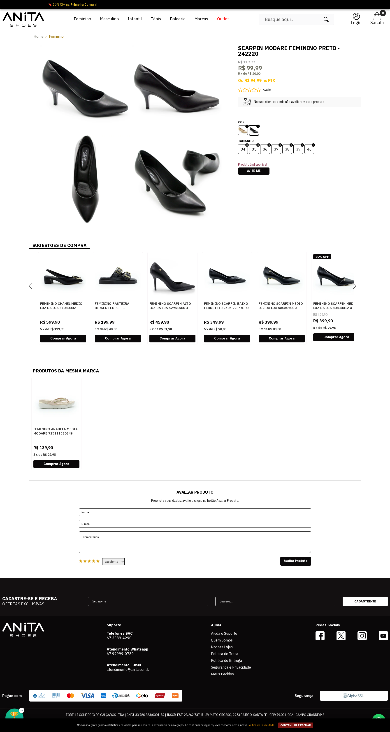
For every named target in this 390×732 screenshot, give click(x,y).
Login (356, 23)
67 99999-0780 (120, 653)
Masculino (109, 18)
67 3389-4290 (119, 638)
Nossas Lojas (222, 647)
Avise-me (253, 171)
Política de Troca (224, 653)
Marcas (201, 18)
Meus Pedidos (222, 674)
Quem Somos (222, 640)
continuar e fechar (295, 725)
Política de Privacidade (261, 725)
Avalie (267, 90)
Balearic (177, 18)
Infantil (135, 18)
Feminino (82, 18)
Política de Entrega (226, 660)
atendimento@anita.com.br (129, 669)
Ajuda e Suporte (224, 633)
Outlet (223, 18)
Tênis (156, 18)
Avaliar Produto (296, 561)
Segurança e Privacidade (231, 667)
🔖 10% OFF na (195, 4)
